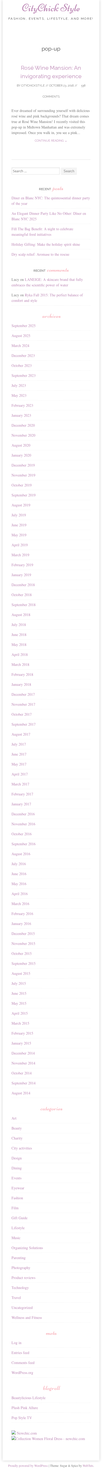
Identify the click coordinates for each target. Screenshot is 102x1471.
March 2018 (20, 664)
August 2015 (21, 973)
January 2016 (21, 923)
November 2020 (23, 435)
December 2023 (23, 355)
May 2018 (19, 644)
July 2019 (19, 514)
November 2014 (23, 1063)
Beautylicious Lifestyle (29, 1397)
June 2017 (19, 754)
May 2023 (19, 395)
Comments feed (23, 1362)
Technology (20, 1287)
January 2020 (21, 455)
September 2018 (24, 604)
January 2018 (21, 684)
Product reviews (23, 1277)
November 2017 (23, 704)
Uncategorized (22, 1307)
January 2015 (21, 1043)
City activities (22, 1148)
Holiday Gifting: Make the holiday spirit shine (46, 244)
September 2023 (24, 375)
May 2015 (19, 1003)
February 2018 (22, 674)
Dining (17, 1167)
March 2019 (20, 554)
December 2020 (23, 425)
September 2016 (24, 843)
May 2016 (19, 883)
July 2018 (19, 624)
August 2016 (21, 853)
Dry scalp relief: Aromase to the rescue (40, 254)
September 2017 (24, 724)
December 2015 (23, 933)
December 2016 (23, 813)
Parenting (19, 1257)
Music (16, 1237)
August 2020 (21, 445)
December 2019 (23, 465)
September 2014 (24, 1082)
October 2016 (22, 833)
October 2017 (22, 714)
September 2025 (24, 325)
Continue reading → (51, 140)
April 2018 (20, 654)
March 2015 (20, 1023)
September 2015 (24, 963)
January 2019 (21, 574)
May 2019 (19, 534)
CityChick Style (51, 8)
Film (15, 1207)
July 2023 (19, 385)
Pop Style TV (22, 1417)
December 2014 (23, 1053)
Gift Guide (19, 1217)
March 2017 (20, 784)
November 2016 (23, 823)
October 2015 (22, 953)
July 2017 (19, 744)
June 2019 (19, 524)
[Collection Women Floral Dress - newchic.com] (48, 1438)
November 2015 (23, 943)
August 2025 (21, 335)
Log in (16, 1342)
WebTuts (88, 1465)
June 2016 (19, 873)
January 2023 (21, 415)
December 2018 (23, 584)
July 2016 (19, 863)
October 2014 (22, 1073)
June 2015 (19, 993)
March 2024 (20, 345)
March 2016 (20, 903)
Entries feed (20, 1352)
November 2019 (23, 475)
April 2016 (20, 893)
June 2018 (19, 634)
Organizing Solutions (27, 1247)
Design (17, 1158)
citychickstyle (33, 85)
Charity (17, 1138)
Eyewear (18, 1187)
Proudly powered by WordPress (28, 1465)
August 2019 (21, 504)
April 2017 (20, 774)
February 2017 (22, 793)
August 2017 (21, 734)
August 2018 (21, 614)
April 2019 (20, 544)
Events (16, 1177)
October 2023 (22, 365)
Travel (16, 1297)
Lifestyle (18, 1227)
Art (14, 1118)
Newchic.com (27, 1433)
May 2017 (19, 764)
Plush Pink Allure (25, 1407)
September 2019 (24, 495)
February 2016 (22, 913)
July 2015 (19, 983)
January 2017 (21, 803)
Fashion (17, 1197)
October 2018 (22, 594)
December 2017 (23, 694)
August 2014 (21, 1092)
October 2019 (22, 485)
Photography (21, 1267)
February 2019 (22, 564)
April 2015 (20, 1013)
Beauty (17, 1128)
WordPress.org (22, 1372)
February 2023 (22, 405)
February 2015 (22, 1033)
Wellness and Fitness (27, 1317)
